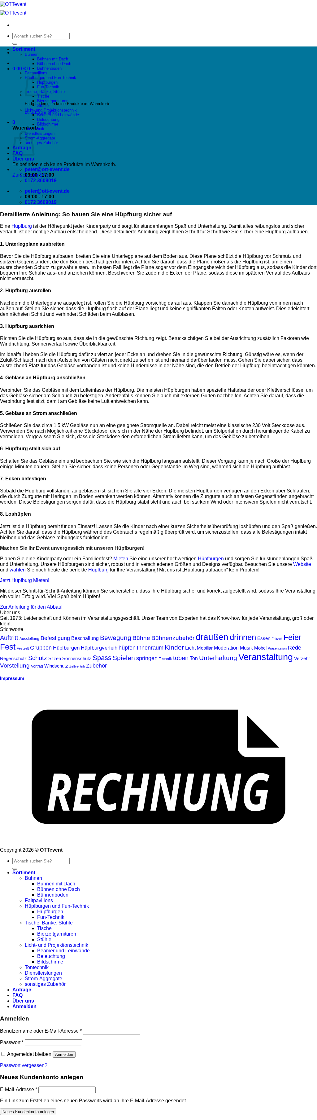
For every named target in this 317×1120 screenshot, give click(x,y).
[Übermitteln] (14, 44)
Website (302, 564)
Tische (44, 928)
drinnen (243, 637)
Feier (292, 637)
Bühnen (31, 54)
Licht (190, 647)
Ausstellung (29, 639)
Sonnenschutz (76, 658)
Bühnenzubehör (172, 638)
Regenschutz (13, 658)
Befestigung (55, 638)
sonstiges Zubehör (41, 142)
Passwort (12, 1042)
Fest (7, 646)
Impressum (12, 678)
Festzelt (23, 648)
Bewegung (115, 637)
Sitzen (54, 658)
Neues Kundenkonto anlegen (28, 1111)
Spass (102, 658)
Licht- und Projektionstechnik (51, 110)
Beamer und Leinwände (58, 114)
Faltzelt (276, 639)
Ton (194, 658)
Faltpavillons (39, 900)
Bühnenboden (49, 68)
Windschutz (56, 666)
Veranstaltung (265, 657)
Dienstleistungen (39, 133)
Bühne (141, 638)
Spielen (124, 657)
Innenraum (150, 647)
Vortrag (37, 666)
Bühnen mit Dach (52, 59)
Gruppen (41, 648)
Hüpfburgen (47, 82)
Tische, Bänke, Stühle (49, 922)
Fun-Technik (48, 87)
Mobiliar (205, 648)
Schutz (37, 658)
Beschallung (85, 638)
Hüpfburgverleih (99, 648)
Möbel (260, 648)
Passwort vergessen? (23, 1065)
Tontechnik (34, 128)
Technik (165, 659)
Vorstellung (15, 665)
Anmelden (64, 1054)
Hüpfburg (21, 226)
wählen (18, 569)
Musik (246, 647)
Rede (294, 648)
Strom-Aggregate (40, 138)
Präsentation (277, 648)
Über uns (23, 158)
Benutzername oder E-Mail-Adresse (41, 1031)
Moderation (226, 647)
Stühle (43, 105)
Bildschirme (47, 124)
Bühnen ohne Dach (54, 63)
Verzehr (302, 658)
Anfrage (21, 989)
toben (181, 658)
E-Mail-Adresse (18, 1089)
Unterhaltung (218, 658)
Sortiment (23, 49)
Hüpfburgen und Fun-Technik (50, 77)
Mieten (120, 558)
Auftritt (9, 637)
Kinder (174, 647)
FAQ (17, 995)
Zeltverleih (77, 666)
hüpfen (127, 647)
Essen (263, 638)
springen (147, 658)
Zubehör (96, 665)
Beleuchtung (48, 119)
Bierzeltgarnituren (52, 101)
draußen (212, 637)
